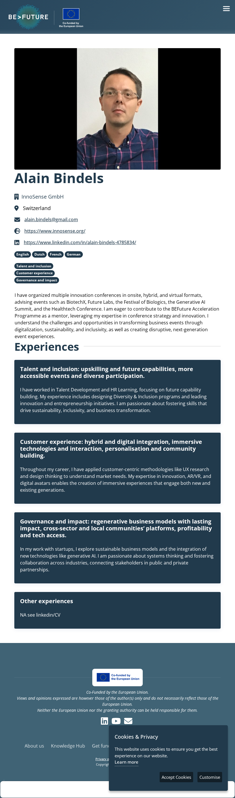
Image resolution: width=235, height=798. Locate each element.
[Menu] (226, 8)
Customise (209, 777)
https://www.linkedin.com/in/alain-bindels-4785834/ (80, 242)
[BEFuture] (117, 17)
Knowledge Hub (68, 746)
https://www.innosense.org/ (54, 231)
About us (34, 746)
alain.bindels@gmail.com (51, 219)
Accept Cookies (176, 777)
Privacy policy (105, 759)
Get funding (104, 746)
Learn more (126, 762)
